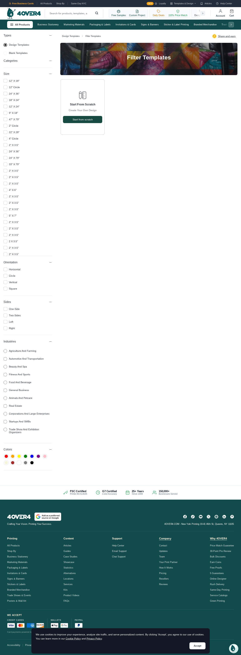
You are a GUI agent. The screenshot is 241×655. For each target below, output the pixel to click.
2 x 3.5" (13, 241)
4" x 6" (13, 190)
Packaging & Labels (100, 24)
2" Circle (13, 125)
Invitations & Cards (126, 24)
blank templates (18, 53)
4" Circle (13, 138)
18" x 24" (14, 100)
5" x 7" (13, 215)
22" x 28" (14, 132)
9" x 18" (13, 112)
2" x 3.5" (14, 145)
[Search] (96, 13)
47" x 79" (14, 119)
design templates (19, 44)
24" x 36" (14, 93)
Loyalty (157, 3)
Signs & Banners (150, 24)
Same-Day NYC (79, 3)
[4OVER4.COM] (24, 13)
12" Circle (14, 87)
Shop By (60, 3)
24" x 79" (14, 157)
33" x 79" (14, 164)
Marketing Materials (74, 24)
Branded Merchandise (205, 24)
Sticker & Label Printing (176, 24)
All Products (46, 3)
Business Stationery (48, 24)
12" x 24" (14, 106)
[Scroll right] (203, 13)
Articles (208, 3)
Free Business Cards (23, 3)
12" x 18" (14, 80)
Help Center (226, 3)
